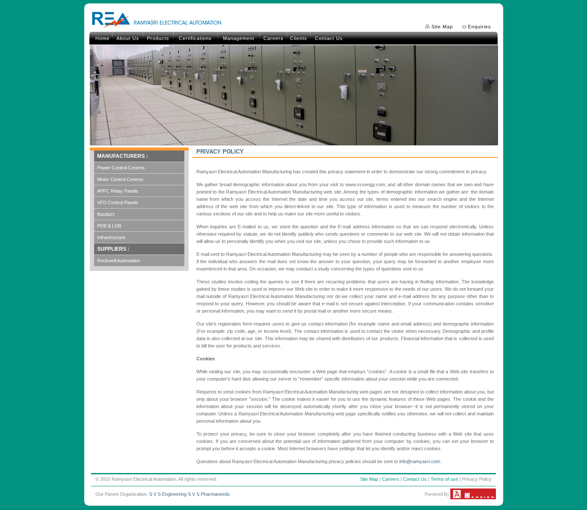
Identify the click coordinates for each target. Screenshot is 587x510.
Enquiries (479, 26)
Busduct (105, 214)
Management (238, 38)
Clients (298, 38)
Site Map (442, 26)
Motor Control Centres (120, 179)
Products (158, 38)
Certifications (195, 38)
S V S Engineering (167, 494)
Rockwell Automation (118, 260)
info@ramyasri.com (419, 461)
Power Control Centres (121, 167)
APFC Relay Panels (117, 191)
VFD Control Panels (117, 202)
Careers (273, 38)
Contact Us (329, 38)
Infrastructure (111, 237)
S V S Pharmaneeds (209, 494)
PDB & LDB (109, 225)
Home (102, 38)
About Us (127, 38)
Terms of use (444, 479)
